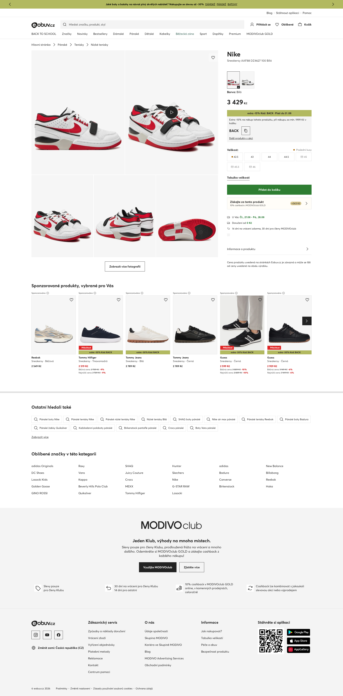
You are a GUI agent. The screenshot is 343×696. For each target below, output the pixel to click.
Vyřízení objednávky (101, 645)
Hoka (269, 486)
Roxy (81, 466)
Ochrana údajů (144, 688)
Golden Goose (40, 486)
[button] (78, 112)
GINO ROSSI (39, 493)
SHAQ (129, 466)
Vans (81, 473)
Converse (225, 479)
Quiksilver (84, 493)
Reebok (271, 479)
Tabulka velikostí (212, 638)
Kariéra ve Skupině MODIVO (163, 645)
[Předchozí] (10, 4)
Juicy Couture (134, 473)
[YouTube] (47, 635)
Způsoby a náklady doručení (106, 631)
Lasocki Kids (39, 479)
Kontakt (93, 665)
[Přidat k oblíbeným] (213, 57)
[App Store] (298, 641)
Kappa (82, 479)
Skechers (178, 473)
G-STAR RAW (181, 486)
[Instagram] (35, 635)
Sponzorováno (38, 293)
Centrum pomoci (99, 672)
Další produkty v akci (241, 138)
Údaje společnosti (156, 631)
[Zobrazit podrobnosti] (307, 249)
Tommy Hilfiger (135, 493)
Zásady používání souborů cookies (112, 688)
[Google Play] (298, 632)
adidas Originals (42, 466)
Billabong (272, 473)
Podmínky (61, 688)
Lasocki (177, 493)
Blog (269, 13)
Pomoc (307, 13)
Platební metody (99, 651)
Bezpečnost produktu (215, 651)
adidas (223, 466)
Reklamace (95, 658)
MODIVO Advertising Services (164, 658)
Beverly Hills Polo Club (93, 486)
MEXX (129, 486)
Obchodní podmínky (158, 665)
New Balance (274, 466)
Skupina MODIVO (156, 638)
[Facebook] (58, 635)
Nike (233, 54)
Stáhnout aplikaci (287, 13)
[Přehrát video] (171, 112)
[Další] (333, 4)
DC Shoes (37, 473)
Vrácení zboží (97, 638)
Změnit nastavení (80, 688)
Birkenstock (226, 486)
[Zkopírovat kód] (246, 130)
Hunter (176, 466)
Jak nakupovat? (211, 631)
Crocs (129, 479)
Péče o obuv (209, 645)
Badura (224, 473)
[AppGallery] (298, 649)
